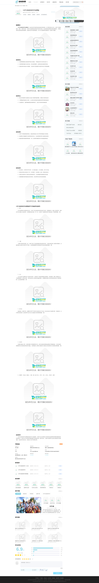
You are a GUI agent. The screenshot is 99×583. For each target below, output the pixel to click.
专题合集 (61, 2)
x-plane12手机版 (74, 146)
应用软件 (42, 2)
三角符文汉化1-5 (80, 146)
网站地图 (61, 578)
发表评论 (58, 573)
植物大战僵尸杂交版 (70, 124)
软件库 (48, 2)
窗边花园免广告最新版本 (68, 147)
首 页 (30, 2)
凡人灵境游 (68, 153)
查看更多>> (60, 478)
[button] (82, 14)
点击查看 (46, 455)
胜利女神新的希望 (70, 127)
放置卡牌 (38, 14)
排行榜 (67, 2)
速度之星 (79, 124)
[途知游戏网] (20, 2)
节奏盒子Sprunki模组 (70, 130)
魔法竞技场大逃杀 (74, 153)
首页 (21, 5)
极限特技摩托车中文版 (80, 153)
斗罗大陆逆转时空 (44, 14)
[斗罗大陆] (28, 505)
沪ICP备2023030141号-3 (61, 581)
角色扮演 (29, 14)
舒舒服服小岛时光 (78, 133)
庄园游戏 (80, 130)
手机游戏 (36, 2)
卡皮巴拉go (68, 133)
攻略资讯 (54, 2)
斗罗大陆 (24, 14)
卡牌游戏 (33, 14)
